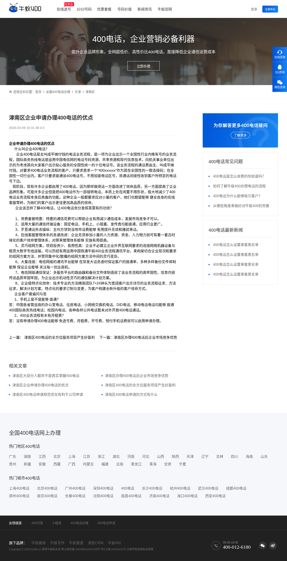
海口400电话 (187, 496)
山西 (160, 456)
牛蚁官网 (165, 9)
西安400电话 (215, 496)
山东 (264, 456)
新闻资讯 (144, 9)
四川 (234, 456)
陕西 (175, 456)
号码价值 (124, 9)
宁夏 (182, 464)
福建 (105, 464)
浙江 (101, 456)
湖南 (27, 456)
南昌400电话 (131, 496)
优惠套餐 (104, 9)
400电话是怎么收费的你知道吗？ (239, 176)
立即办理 (143, 66)
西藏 (57, 464)
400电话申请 (106, 523)
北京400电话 (47, 488)
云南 (119, 464)
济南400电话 (159, 496)
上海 (71, 456)
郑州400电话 (19, 496)
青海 (153, 464)
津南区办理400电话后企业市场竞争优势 (136, 376)
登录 (254, 9)
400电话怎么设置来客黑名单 (236, 245)
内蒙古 (88, 464)
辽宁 (205, 456)
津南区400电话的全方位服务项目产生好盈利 (140, 385)
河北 (145, 456)
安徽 (42, 464)
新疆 (27, 464)
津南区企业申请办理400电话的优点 (40, 385)
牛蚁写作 (57, 543)
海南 (249, 456)
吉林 (219, 456)
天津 (78, 92)
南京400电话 (47, 496)
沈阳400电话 (103, 496)
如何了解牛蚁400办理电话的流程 (239, 186)
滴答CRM (95, 543)
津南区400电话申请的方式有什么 (131, 394)
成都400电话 (236, 488)
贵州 (12, 464)
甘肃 (167, 464)
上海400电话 (19, 488)
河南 (131, 456)
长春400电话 (75, 496)
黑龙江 (136, 464)
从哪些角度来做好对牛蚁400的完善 (241, 206)
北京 (57, 456)
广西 (71, 464)
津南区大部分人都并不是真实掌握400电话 (45, 376)
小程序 (56, 523)
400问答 (37, 523)
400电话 (127, 488)
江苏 (86, 456)
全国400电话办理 (58, 92)
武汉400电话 (208, 488)
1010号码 (84, 9)
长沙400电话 (152, 488)
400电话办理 (79, 523)
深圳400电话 (103, 488)
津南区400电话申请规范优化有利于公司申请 (47, 394)
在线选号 (65, 7)
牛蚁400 (114, 543)
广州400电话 (75, 488)
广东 (12, 456)
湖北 (116, 456)
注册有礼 (270, 9)
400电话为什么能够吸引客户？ (237, 196)
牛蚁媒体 (38, 543)
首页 (38, 92)
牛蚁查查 (76, 543)
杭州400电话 (180, 488)
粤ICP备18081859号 (113, 549)
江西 (42, 456)
